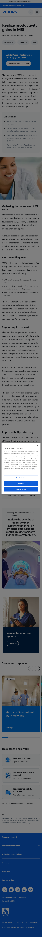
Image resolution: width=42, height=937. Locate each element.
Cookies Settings (21, 477)
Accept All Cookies (21, 489)
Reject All (21, 483)
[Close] (37, 445)
